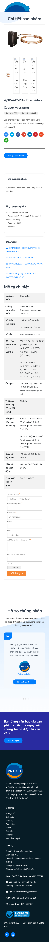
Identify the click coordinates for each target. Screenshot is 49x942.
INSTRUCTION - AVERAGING (21, 258)
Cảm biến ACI (11, 113)
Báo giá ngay (13, 740)
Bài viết (9, 831)
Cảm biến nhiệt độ (29, 113)
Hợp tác (9, 834)
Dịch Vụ (9, 820)
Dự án (8, 827)
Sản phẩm (10, 824)
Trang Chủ (10, 813)
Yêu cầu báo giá (13, 838)
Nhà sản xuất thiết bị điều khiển (20, 869)
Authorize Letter (24, 674)
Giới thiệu (10, 817)
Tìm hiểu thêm (25, 682)
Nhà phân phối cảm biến (16, 865)
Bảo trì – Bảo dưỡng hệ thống (19, 851)
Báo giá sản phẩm (16, 155)
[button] (21, 698)
